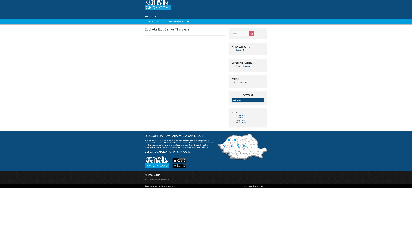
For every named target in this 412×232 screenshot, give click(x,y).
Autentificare (240, 116)
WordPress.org (241, 122)
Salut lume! (240, 50)
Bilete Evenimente (176, 21)
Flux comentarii (241, 120)
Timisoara (150, 16)
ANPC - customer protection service (157, 180)
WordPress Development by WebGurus (255, 186)
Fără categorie (237, 100)
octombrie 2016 (241, 82)
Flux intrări (239, 118)
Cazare (150, 21)
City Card (160, 21)
